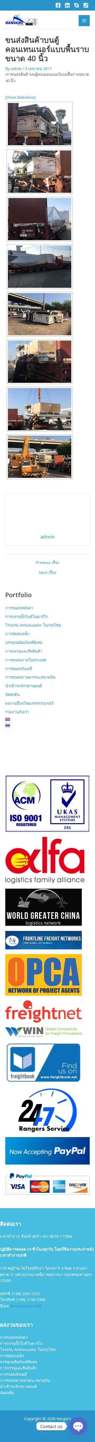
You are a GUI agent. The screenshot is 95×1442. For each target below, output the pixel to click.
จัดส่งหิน (12, 694)
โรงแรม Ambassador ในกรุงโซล (33, 625)
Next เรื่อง (47, 572)
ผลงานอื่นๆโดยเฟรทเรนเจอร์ (29, 703)
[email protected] (26, 1305)
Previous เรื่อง (47, 562)
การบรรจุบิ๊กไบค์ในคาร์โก (26, 616)
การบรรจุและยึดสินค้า (23, 651)
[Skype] (76, 5)
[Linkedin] (67, 5)
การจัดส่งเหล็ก (17, 633)
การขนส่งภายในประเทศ (25, 659)
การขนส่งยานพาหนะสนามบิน (30, 677)
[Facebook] (58, 5)
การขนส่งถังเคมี (18, 668)
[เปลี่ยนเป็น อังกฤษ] (47, 719)
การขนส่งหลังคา (19, 607)
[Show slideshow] (20, 97)
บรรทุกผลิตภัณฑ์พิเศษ (23, 642)
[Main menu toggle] (84, 20)
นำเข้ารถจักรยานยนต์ (23, 685)
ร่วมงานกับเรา (17, 711)
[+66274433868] (86, 5)
